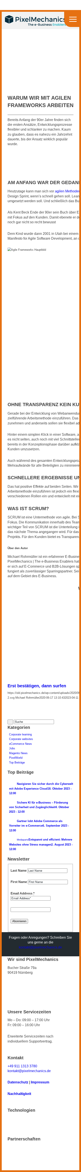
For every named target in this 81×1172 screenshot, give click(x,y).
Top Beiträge (17, 762)
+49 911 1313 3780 (22, 1066)
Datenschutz (18, 1082)
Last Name (19, 870)
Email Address (23, 893)
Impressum (40, 1082)
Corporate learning (20, 734)
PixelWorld (15, 757)
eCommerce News (20, 743)
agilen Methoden (68, 191)
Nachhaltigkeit (19, 1094)
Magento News (18, 753)
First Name (19, 882)
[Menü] (69, 20)
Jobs (12, 748)
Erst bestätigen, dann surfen (37, 685)
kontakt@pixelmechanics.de (40, 947)
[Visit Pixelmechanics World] (39, 79)
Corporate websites (21, 739)
